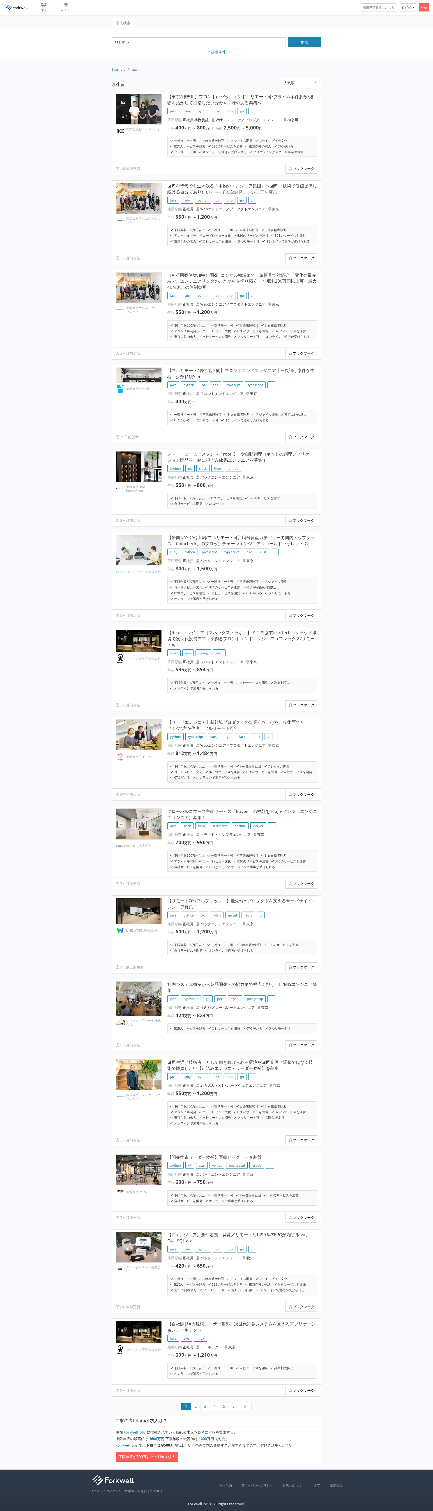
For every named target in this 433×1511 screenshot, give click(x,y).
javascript (233, 385)
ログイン (408, 7)
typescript (255, 385)
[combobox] (199, 42)
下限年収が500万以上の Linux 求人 (147, 1456)
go (242, 111)
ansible (240, 826)
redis (248, 915)
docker (258, 826)
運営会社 (336, 1485)
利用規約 (225, 1485)
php (230, 111)
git (190, 468)
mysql (232, 915)
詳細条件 (218, 51)
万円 (157, 1438)
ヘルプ (315, 1485)
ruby (187, 111)
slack (203, 468)
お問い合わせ (291, 1485)
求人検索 (123, 22)
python (203, 111)
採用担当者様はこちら (378, 7)
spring (203, 653)
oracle (257, 1165)
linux (217, 468)
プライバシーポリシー (257, 1485)
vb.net (217, 1165)
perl (220, 999)
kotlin (216, 915)
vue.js (214, 737)
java (173, 111)
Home (117, 69)
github (234, 468)
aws (250, 552)
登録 (424, 7)
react (174, 653)
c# (217, 111)
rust (263, 552)
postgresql (255, 999)
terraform (220, 826)
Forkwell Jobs (135, 1432)
